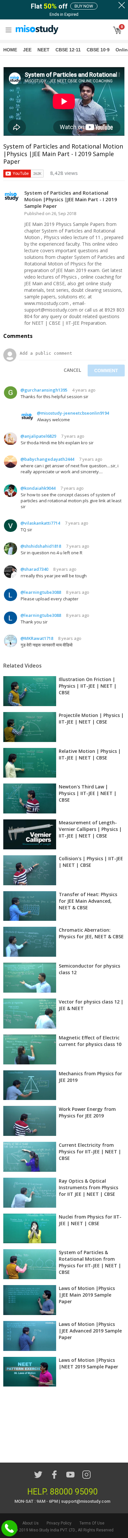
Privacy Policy (59, 1523)
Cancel (72, 370)
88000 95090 (74, 1492)
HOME (10, 49)
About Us (30, 1523)
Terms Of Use (91, 1523)
